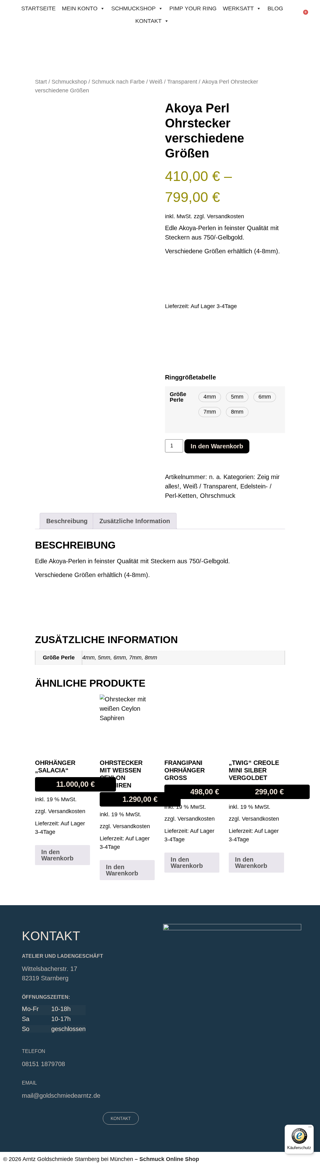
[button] (210, 397)
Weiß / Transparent (173, 81)
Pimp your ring (193, 8)
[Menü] (310, 1128)
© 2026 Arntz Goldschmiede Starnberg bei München (68, 1159)
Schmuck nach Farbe (118, 81)
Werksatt (238, 8)
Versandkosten (225, 216)
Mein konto (80, 8)
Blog (275, 8)
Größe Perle (178, 397)
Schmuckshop (133, 8)
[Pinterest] (66, 1117)
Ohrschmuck (217, 495)
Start (41, 81)
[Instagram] (55, 1117)
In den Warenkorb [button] (57, 855)
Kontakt (148, 21)
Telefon (33, 1051)
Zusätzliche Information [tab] (134, 521)
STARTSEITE (38, 8)
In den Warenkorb (217, 446)
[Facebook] (44, 1117)
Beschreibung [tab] (67, 521)
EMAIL (29, 1083)
